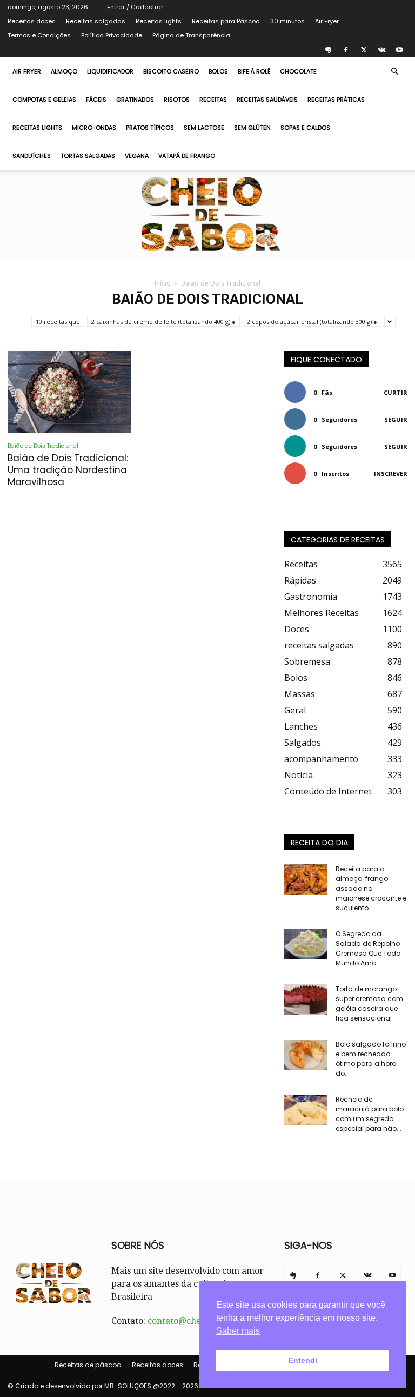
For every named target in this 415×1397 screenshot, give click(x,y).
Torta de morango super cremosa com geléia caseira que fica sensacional (369, 1003)
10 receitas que (58, 321)
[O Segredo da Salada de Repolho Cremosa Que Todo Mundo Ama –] (305, 944)
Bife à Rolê (254, 71)
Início (163, 283)
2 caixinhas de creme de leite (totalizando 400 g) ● (163, 321)
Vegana (137, 155)
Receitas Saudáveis (267, 99)
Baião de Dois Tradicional (43, 446)
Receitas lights (159, 21)
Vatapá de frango (186, 155)
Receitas (213, 99)
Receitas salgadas (95, 21)
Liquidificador (110, 71)
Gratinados (135, 99)
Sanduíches (31, 155)
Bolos (218, 71)
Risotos (177, 99)
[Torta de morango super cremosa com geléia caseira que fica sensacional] (305, 999)
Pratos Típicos (150, 127)
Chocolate (298, 71)
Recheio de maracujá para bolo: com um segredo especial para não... (370, 1114)
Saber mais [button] (238, 1330)
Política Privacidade (111, 35)
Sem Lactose (204, 127)
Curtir (395, 392)
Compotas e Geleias (44, 99)
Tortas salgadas (88, 155)
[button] (394, 71)
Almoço (64, 71)
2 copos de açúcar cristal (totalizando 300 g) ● (312, 321)
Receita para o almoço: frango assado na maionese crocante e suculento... (371, 888)
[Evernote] (328, 50)
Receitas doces (32, 21)
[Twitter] (364, 50)
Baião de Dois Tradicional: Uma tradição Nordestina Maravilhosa (68, 470)
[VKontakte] (381, 50)
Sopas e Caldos (305, 127)
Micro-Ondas (94, 127)
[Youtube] (399, 50)
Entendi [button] (303, 1360)
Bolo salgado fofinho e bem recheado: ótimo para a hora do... (371, 1059)
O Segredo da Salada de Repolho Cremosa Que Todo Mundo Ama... (368, 948)
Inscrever (390, 473)
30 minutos (287, 21)
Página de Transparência (191, 35)
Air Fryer (327, 21)
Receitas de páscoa (88, 1364)
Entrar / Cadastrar (135, 7)
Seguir (395, 419)
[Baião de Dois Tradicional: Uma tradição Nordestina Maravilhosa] (69, 392)
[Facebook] (346, 50)
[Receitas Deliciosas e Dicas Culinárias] (207, 214)
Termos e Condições (39, 35)
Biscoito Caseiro (171, 71)
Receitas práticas (336, 99)
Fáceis (96, 99)
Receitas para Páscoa (226, 21)
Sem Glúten (252, 127)
